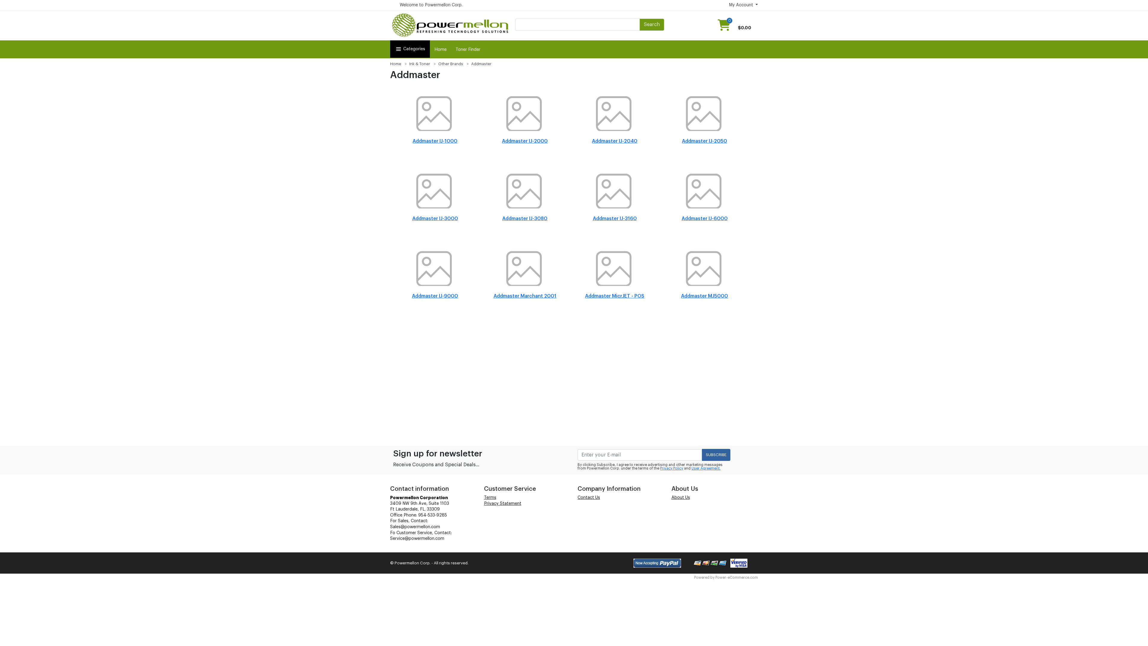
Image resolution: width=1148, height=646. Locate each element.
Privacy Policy (671, 468)
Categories (414, 49)
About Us (680, 498)
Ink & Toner (419, 64)
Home (440, 50)
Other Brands (450, 64)
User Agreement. (705, 468)
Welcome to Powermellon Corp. (431, 5)
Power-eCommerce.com (736, 577)
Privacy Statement (502, 504)
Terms (490, 498)
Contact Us (589, 498)
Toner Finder (468, 50)
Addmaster (481, 64)
